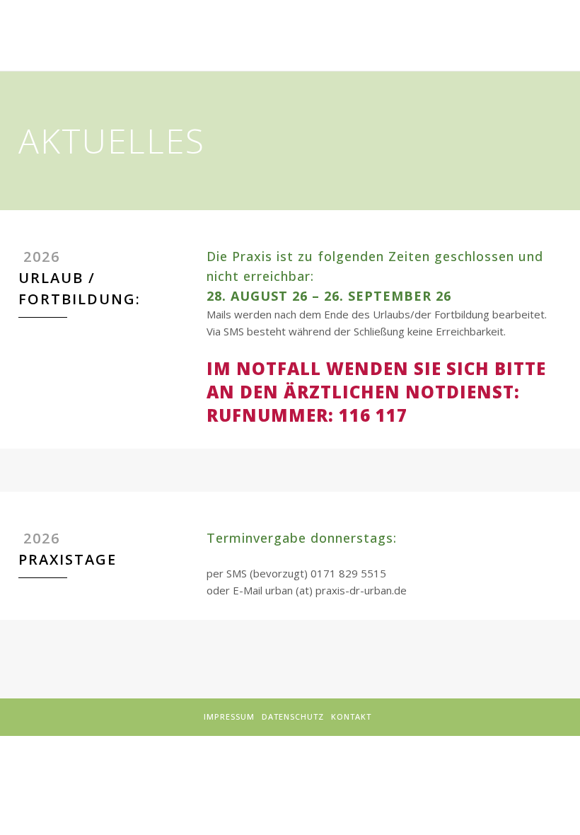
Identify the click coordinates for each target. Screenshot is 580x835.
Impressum (229, 716)
